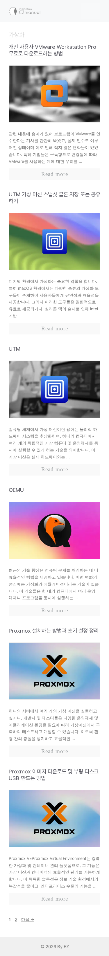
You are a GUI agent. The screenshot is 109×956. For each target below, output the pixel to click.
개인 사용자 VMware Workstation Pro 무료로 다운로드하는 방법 (52, 50)
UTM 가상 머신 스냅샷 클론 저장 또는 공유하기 (54, 197)
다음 (27, 919)
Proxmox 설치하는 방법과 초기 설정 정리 (54, 630)
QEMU (16, 490)
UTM (14, 348)
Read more (54, 174)
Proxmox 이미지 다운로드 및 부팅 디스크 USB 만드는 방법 (54, 775)
